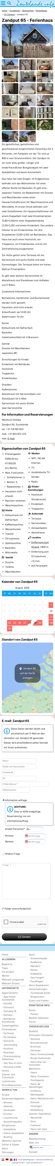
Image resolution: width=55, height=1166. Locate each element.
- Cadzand (34, 1125)
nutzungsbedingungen (26, 1159)
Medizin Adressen (39, 1017)
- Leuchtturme (10, 1117)
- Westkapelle (36, 1094)
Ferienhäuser (9, 1029)
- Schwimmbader (38, 958)
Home (5, 954)
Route (32, 1010)
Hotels (5, 1070)
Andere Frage (12, 853)
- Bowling (7, 1136)
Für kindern (8, 971)
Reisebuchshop (37, 1138)
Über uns (34, 1142)
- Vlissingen (35, 1106)
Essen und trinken (39, 1000)
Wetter (5, 975)
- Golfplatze (35, 973)
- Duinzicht (8, 1040)
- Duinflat (7, 1003)
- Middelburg (36, 1109)
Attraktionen (9, 1125)
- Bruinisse (35, 1046)
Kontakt (33, 1152)
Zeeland (33, 1031)
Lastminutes (9, 1081)
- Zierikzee (35, 1050)
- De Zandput (9, 1037)
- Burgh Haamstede (39, 1058)
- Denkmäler (8, 1110)
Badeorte (7, 964)
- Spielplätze (9, 1129)
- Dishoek (34, 1102)
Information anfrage (16, 800)
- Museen (7, 1102)
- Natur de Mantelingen (36, 1085)
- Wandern (34, 966)
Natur (5, 1148)
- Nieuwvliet (35, 1117)
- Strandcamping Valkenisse (11, 1058)
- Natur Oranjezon (39, 1076)
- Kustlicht (7, 1048)
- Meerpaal (8, 1052)
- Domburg (35, 1090)
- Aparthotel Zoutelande (8, 998)
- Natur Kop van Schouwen (37, 1063)
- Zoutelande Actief (39, 992)
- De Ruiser (8, 1033)
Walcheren (34, 1068)
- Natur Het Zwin (38, 1129)
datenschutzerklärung (44, 1159)
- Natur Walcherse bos (41, 1098)
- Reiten (33, 969)
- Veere (33, 1072)
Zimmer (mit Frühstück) (8, 1076)
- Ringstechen (36, 996)
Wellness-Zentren (11, 1140)
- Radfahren (35, 962)
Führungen (8, 1152)
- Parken (33, 1014)
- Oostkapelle (36, 1080)
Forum (32, 1021)
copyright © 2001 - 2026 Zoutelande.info (27, 1163)
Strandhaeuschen (11, 1085)
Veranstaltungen (38, 989)
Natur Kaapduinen (39, 985)
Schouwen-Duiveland (40, 1035)
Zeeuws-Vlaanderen (40, 1113)
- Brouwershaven (38, 1042)
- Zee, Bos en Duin (12, 1063)
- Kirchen (7, 1113)
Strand (5, 1094)
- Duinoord (8, 1007)
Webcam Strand (10, 983)
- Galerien (7, 1106)
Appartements (10, 992)
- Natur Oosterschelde (41, 1054)
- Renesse (34, 1038)
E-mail (11, 438)
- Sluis (32, 1121)
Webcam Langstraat (13, 979)
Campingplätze (10, 1025)
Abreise (10, 841)
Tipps (5, 968)
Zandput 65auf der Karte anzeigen (28, 673)
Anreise (10, 835)
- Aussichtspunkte (12, 1121)
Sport (32, 954)
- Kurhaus (7, 1015)
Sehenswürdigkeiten (13, 1098)
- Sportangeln (36, 977)
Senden (26, 937)
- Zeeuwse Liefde (11, 1066)
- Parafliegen (36, 981)
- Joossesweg (9, 1044)
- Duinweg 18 (9, 1011)
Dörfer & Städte (10, 1144)
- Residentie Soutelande (8, 1020)
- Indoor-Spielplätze (13, 1133)
